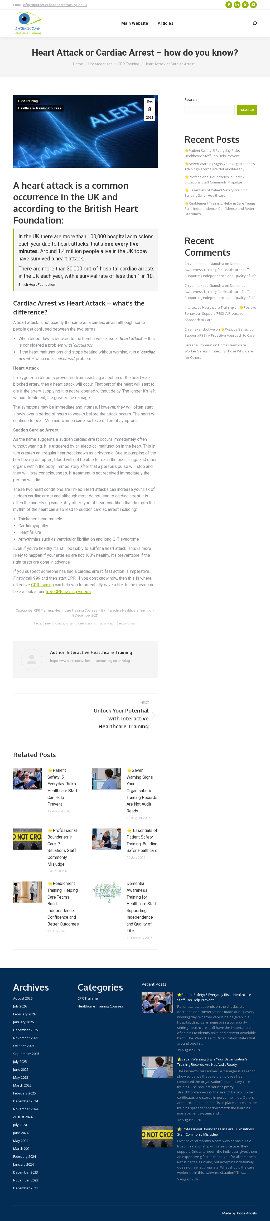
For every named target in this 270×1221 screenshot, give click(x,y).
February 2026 (24, 1014)
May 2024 (20, 1140)
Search (191, 99)
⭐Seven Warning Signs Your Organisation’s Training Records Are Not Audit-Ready (142, 790)
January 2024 (23, 1164)
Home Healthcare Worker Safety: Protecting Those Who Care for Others (219, 351)
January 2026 (23, 1022)
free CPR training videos (68, 591)
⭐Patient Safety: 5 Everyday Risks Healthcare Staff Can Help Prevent (62, 787)
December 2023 (25, 1172)
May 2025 (20, 1077)
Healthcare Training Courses (39, 108)
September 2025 (26, 1053)
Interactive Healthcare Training (209, 307)
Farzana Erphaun (198, 345)
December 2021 (25, 1188)
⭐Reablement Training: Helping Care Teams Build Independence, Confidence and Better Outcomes (63, 904)
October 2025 (23, 1045)
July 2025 (20, 1061)
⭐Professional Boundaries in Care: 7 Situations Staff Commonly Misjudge (62, 847)
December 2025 (25, 1030)
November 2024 (25, 1109)
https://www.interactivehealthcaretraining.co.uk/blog (90, 661)
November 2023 (25, 1180)
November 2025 (25, 1037)
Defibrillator (107, 623)
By (126, 610)
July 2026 (20, 1006)
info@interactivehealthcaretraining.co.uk (55, 5)
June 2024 (20, 1132)
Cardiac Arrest (64, 623)
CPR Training (28, 101)
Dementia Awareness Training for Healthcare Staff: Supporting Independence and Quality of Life (142, 907)
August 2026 (22, 998)
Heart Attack (127, 623)
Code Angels (247, 1213)
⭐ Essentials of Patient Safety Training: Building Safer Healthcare (142, 840)
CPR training (42, 584)
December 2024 (25, 1101)
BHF (48, 623)
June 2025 (20, 1069)
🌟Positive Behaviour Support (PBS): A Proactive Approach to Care (220, 313)
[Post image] (27, 778)
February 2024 (24, 1156)
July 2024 (20, 1124)
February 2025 (24, 1093)
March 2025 (22, 1085)
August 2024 (22, 1117)
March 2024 (22, 1148)
